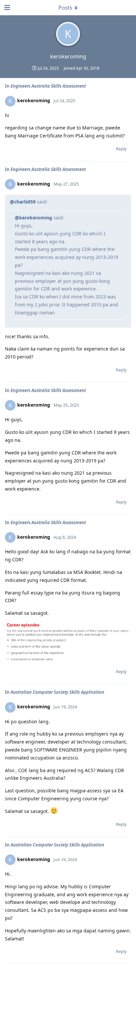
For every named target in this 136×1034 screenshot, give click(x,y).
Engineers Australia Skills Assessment (48, 86)
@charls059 (23, 202)
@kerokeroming (33, 217)
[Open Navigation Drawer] (6, 7)
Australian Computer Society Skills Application (57, 692)
